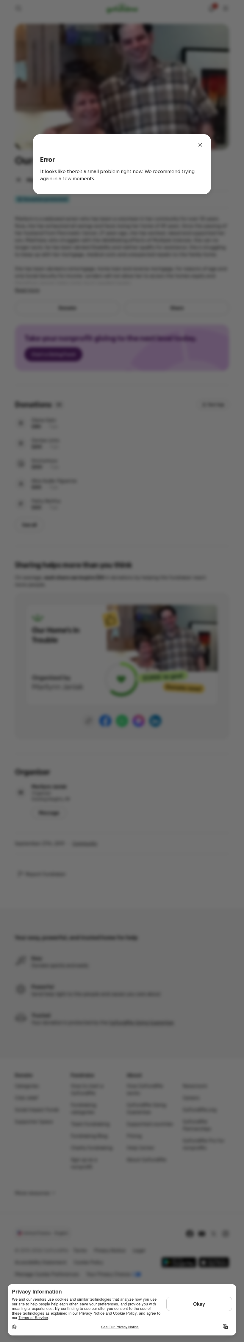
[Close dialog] (200, 145)
